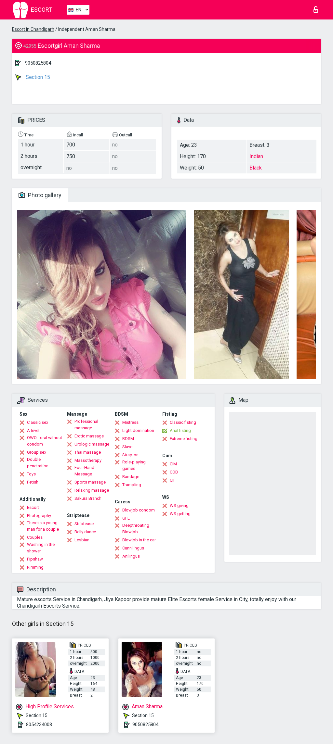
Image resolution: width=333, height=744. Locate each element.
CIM (173, 463)
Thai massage (87, 452)
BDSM (128, 438)
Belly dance (85, 531)
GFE (126, 518)
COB (174, 472)
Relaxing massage (91, 490)
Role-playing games (134, 465)
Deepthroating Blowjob (135, 528)
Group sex (36, 452)
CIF (173, 480)
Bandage (130, 476)
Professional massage (86, 424)
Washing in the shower (41, 547)
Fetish (32, 482)
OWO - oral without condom (44, 441)
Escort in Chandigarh (33, 29)
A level (33, 430)
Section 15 (37, 77)
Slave (127, 446)
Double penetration (37, 462)
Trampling (131, 484)
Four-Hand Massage (84, 470)
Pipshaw (35, 559)
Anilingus (131, 556)
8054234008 (39, 724)
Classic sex (37, 422)
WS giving (179, 505)
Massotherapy (87, 460)
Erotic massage (89, 436)
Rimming (35, 567)
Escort (33, 507)
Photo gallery (44, 195)
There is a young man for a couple (43, 526)
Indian (256, 156)
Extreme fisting (183, 438)
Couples (35, 537)
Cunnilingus (133, 548)
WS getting (180, 513)
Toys (31, 474)
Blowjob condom (138, 510)
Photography (39, 515)
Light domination (138, 430)
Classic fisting (183, 422)
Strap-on (130, 454)
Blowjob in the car (139, 539)
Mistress (130, 422)
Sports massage (90, 482)
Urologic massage (91, 444)
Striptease (84, 523)
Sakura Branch (87, 498)
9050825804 (38, 63)
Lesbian (81, 539)
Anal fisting (180, 430)
